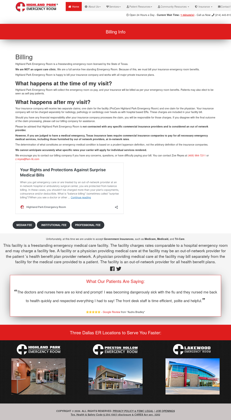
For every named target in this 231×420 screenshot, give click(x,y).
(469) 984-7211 (197, 155)
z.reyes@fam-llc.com (27, 159)
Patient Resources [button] (139, 6)
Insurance (204, 6)
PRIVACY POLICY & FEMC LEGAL (133, 411)
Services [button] (114, 6)
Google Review (111, 312)
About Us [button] (93, 6)
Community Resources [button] (174, 6)
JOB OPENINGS (165, 411)
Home (76, 6)
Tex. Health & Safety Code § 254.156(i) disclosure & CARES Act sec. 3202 (115, 414)
